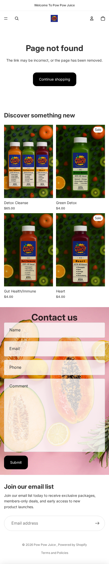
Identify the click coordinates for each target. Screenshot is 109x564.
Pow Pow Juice (45, 545)
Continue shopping (54, 79)
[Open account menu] (91, 18)
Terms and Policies (54, 553)
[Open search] (16, 18)
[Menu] (6, 18)
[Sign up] (97, 523)
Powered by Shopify (72, 545)
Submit (16, 462)
